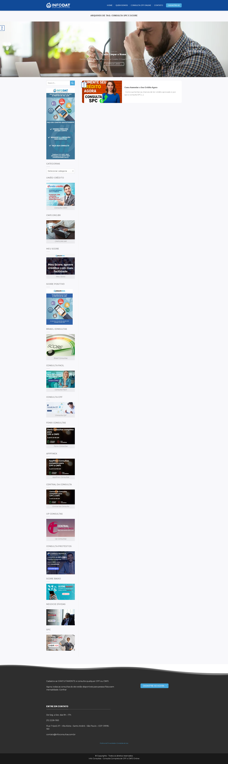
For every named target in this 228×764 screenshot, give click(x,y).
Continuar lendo (114, 64)
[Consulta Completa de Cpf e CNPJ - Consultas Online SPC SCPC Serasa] (58, 5)
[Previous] (7, 49)
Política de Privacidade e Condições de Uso (114, 743)
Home (109, 5)
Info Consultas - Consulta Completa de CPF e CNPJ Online (114, 758)
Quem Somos (122, 5)
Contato (158, 5)
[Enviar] (72, 83)
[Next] (220, 49)
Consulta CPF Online (141, 5)
